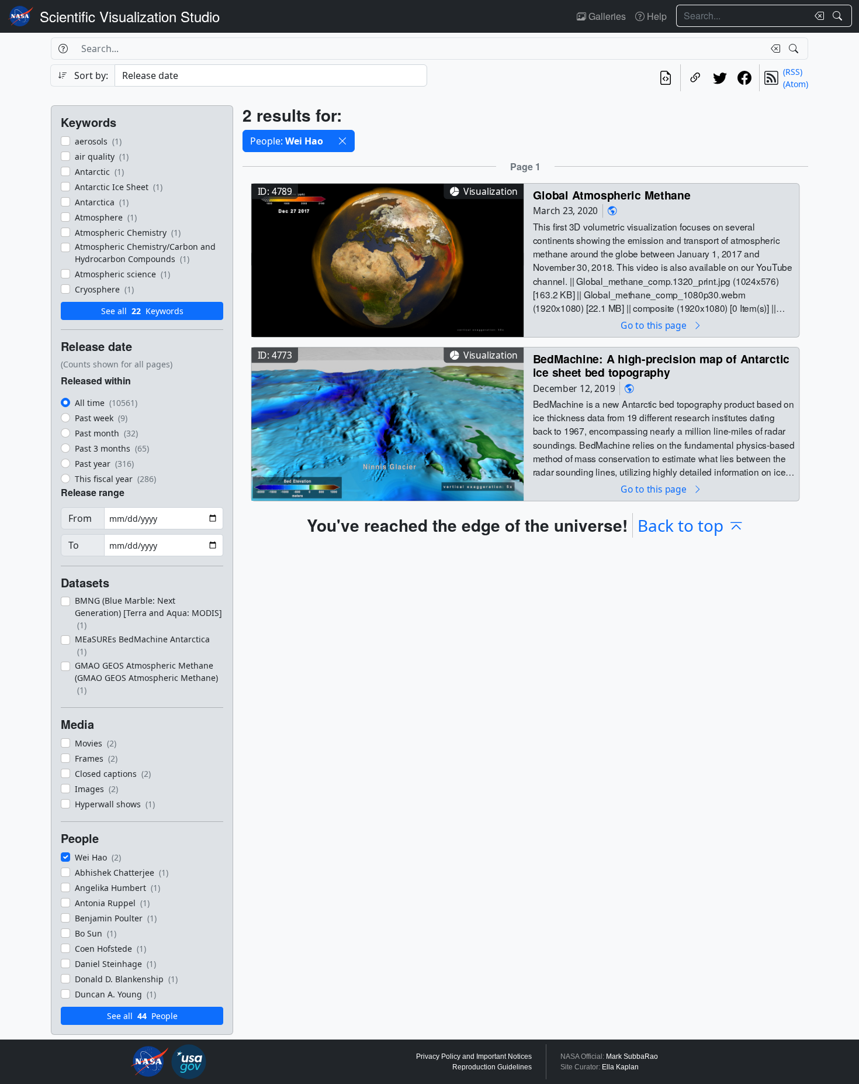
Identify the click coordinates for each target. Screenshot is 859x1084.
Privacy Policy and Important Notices (474, 1056)
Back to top (680, 525)
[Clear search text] (817, 16)
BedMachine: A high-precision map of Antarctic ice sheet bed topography (661, 365)
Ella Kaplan (620, 1067)
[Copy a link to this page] (695, 78)
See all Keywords (142, 310)
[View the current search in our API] (666, 77)
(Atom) (795, 84)
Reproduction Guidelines (492, 1067)
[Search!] (839, 16)
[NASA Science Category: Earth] (612, 211)
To (73, 545)
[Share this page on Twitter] (720, 77)
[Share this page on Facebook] (744, 77)
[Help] (63, 48)
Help (656, 16)
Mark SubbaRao (632, 1056)
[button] (342, 141)
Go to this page (654, 325)
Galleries (606, 16)
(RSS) (792, 71)
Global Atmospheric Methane (612, 194)
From (80, 518)
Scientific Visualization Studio (130, 16)
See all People (142, 1015)
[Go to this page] (387, 259)
